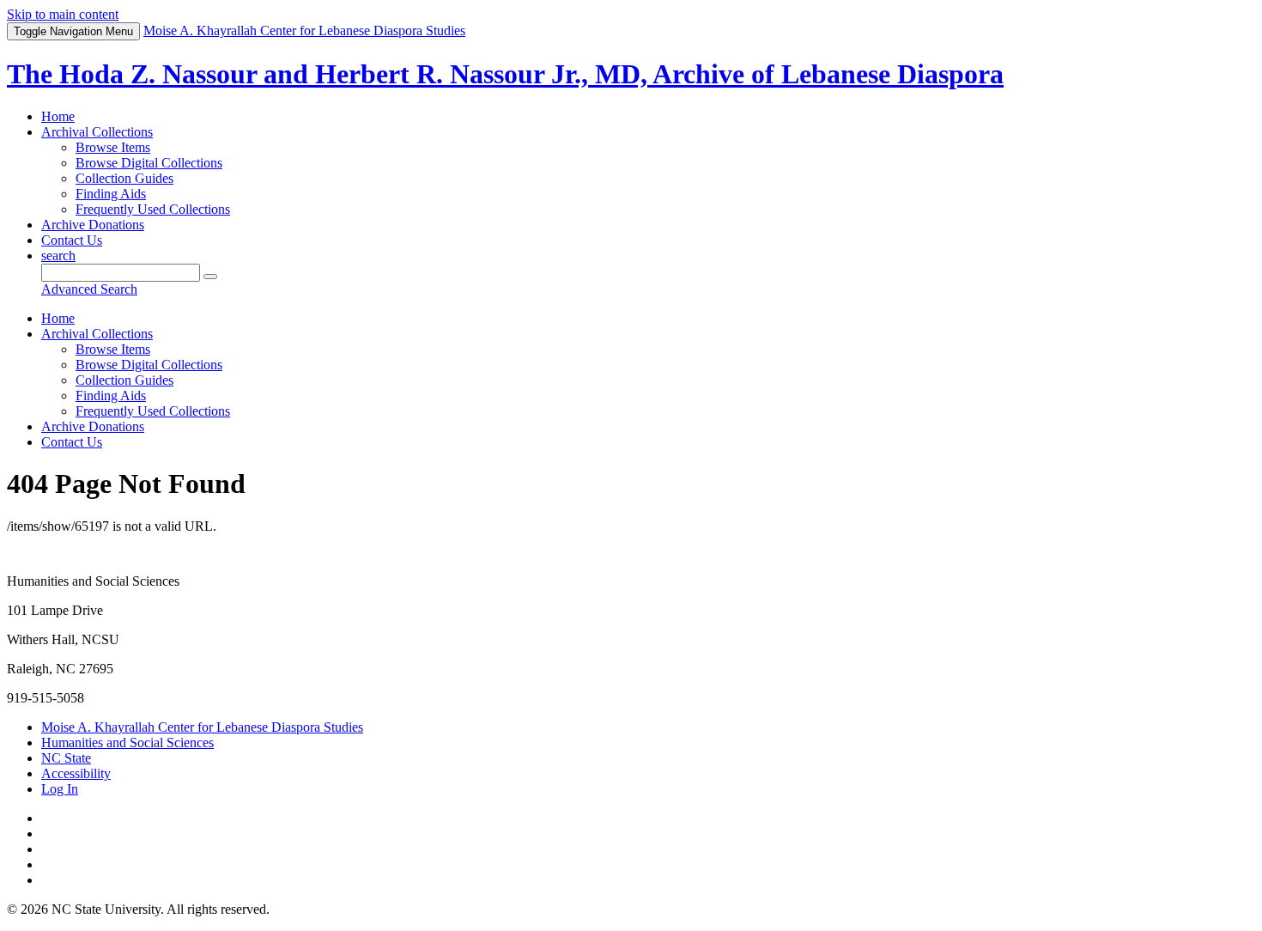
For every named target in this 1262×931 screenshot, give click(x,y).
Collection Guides (124, 178)
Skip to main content (62, 14)
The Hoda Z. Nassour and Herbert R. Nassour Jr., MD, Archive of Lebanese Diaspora (505, 73)
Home (58, 116)
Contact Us (71, 240)
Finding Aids (111, 193)
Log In (59, 789)
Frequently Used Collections (153, 209)
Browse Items (113, 147)
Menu (73, 31)
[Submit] (210, 276)
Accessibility (76, 773)
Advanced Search (89, 289)
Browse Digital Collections (149, 162)
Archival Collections (97, 132)
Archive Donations (92, 224)
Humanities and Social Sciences (127, 742)
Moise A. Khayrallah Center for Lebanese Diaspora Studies (202, 727)
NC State (66, 758)
